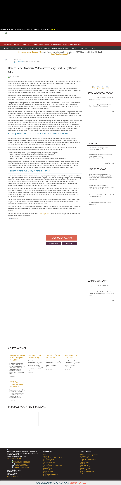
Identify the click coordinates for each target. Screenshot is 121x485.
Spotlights (46, 473)
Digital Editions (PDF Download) (52, 458)
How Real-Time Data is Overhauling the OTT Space (17, 357)
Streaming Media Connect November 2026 (12, 29)
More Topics (77, 44)
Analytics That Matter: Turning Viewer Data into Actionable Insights (100, 155)
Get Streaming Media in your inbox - (60, 483)
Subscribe (18, 48)
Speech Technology (85, 468)
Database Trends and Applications (89, 455)
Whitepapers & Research (42, 48)
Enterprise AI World (85, 458)
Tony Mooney (19, 61)
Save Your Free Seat (59, 54)
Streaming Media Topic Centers (51, 464)
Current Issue (53, 243)
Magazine (46, 456)
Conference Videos (48, 459)
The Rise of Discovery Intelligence (99, 286)
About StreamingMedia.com (50, 474)
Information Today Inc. (13, 458)
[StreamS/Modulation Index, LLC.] (46, 419)
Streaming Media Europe (86, 470)
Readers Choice (47, 468)
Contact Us (46, 476)
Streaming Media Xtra (49, 462)
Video (59, 48)
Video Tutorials (47, 461)
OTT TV (30, 44)
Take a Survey (75, 48)
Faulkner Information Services (88, 459)
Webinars (54, 48)
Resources (66, 48)
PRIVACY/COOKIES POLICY (14, 476)
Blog (15, 63)
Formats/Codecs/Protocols (41, 44)
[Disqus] (45, 274)
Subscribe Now (60, 237)
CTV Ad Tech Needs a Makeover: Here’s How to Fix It (16, 384)
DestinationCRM (84, 456)
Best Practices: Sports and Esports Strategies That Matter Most (100, 105)
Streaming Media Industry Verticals (52, 465)
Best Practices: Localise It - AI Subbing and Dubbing (101, 98)
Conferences (84, 48)
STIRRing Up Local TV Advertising (34, 356)
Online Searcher (84, 465)
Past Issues (69, 243)
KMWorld (82, 464)
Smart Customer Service (86, 467)
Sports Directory (41, 29)
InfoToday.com (84, 461)
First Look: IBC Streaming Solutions (98, 148)
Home (12, 48)
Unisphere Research (85, 473)
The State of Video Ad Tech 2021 (53, 356)
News (24, 48)
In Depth (30, 48)
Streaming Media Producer (87, 471)
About (92, 48)
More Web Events (109, 163)
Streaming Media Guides (49, 467)
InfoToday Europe (84, 462)
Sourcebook (53, 29)
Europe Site (30, 29)
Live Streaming (8, 44)
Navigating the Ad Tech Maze (71, 356)
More (113, 111)
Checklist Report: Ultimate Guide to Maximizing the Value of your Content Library (101, 293)
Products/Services (56, 44)
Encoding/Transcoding (20, 44)
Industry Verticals (68, 44)
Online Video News (48, 471)
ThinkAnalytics (42, 213)
